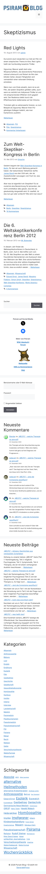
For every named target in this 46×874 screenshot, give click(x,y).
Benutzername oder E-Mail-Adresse (18, 383)
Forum (23, 345)
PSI (16, 124)
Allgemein (10, 124)
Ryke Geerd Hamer (11, 836)
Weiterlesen (8, 118)
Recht (6, 739)
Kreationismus (9, 825)
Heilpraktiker (10, 813)
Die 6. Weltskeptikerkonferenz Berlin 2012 (23, 230)
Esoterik (7, 671)
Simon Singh (16, 279)
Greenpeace (33, 806)
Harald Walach (27, 808)
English (6, 664)
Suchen (7, 301)
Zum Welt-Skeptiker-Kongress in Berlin (21, 149)
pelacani (12, 458)
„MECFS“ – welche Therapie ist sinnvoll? (19, 571)
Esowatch (34, 798)
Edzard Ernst (11, 276)
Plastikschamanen (11, 719)
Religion (7, 743)
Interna (6, 702)
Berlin (8, 208)
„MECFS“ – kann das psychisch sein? (18, 600)
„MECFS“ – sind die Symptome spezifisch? (20, 585)
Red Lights (14, 47)
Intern (32, 818)
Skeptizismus (16, 127)
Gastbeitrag (8, 678)
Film (8, 127)
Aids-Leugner (24, 777)
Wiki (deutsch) (23, 342)
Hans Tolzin (15, 809)
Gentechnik (34, 802)
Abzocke (9, 776)
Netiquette (23, 363)
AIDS (17, 777)
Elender (12, 436)
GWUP (7, 808)
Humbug (7, 695)
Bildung (7, 657)
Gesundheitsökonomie (12, 688)
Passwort (7, 393)
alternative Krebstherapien (16, 791)
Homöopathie (9, 691)
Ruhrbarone (31, 834)
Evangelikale (8, 803)
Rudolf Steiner (19, 833)
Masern (19, 824)
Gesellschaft (8, 685)
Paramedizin (9, 715)
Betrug (27, 794)
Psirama (7, 732)
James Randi (9, 173)
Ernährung (8, 667)
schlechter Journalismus (14, 839)
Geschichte (8, 681)
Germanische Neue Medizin (16, 805)
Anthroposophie (10, 654)
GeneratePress (23, 867)
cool (5, 661)
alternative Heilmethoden (15, 784)
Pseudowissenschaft (12, 726)
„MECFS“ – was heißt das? (14, 614)
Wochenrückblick (18, 852)
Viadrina (30, 842)
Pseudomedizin (10, 722)
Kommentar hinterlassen (16, 130)
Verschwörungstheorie (12, 749)
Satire (6, 746)
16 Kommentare (12, 211)
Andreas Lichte (34, 791)
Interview (7, 705)
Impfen (6, 698)
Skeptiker (15, 208)
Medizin (7, 712)
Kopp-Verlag (30, 822)
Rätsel (6, 736)
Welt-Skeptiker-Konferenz (14, 283)
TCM (28, 839)
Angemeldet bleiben (13, 403)
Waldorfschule (9, 753)
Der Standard (35, 794)
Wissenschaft (20, 273)
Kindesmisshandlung (14, 821)
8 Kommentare (12, 289)
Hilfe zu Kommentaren (23, 367)
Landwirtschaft (10, 708)
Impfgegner (20, 818)
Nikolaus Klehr (30, 825)
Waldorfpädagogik (10, 845)
